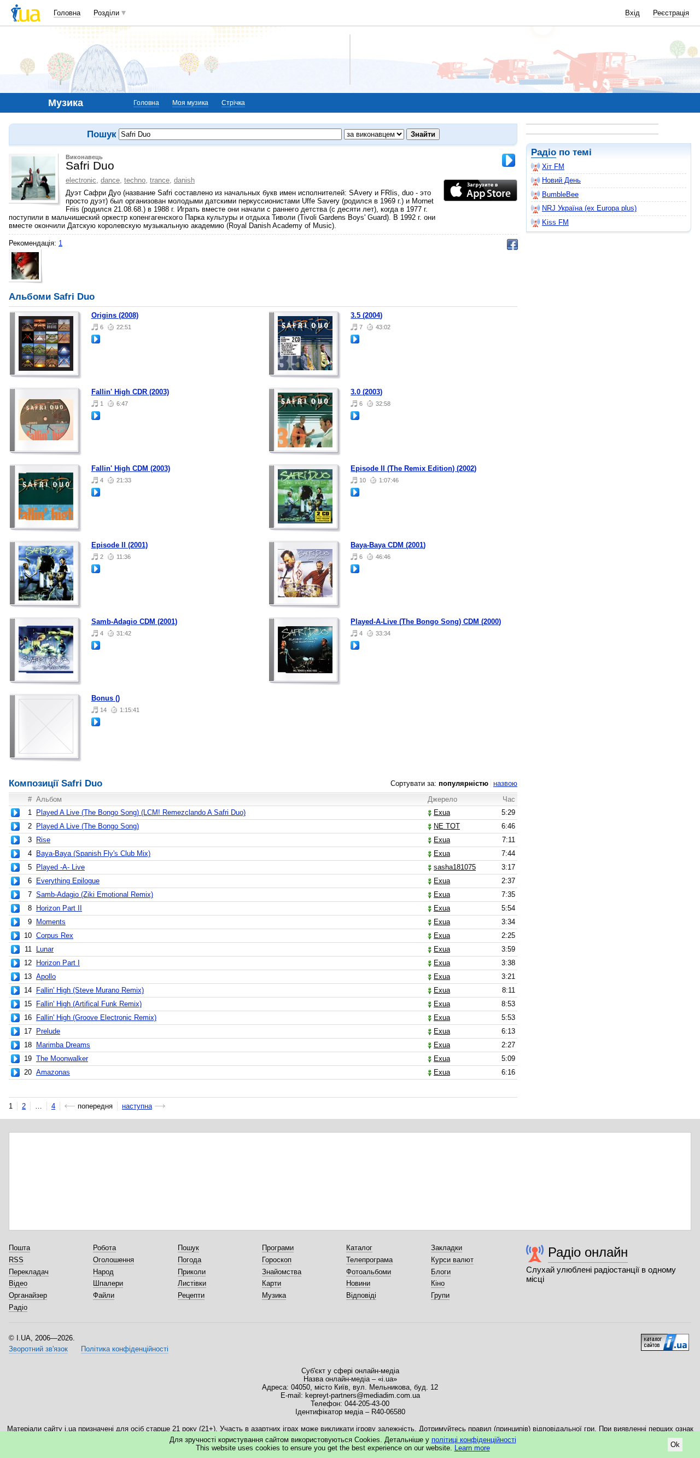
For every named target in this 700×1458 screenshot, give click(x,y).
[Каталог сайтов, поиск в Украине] (665, 1338)
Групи (440, 1295)
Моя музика (190, 103)
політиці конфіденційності (473, 1440)
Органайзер (28, 1295)
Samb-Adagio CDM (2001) (134, 621)
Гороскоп (276, 1260)
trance (160, 180)
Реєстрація (671, 13)
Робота (104, 1248)
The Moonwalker (62, 1058)
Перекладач (29, 1272)
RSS (16, 1260)
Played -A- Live (60, 867)
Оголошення (113, 1260)
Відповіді (361, 1295)
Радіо (543, 152)
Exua (442, 812)
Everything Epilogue (68, 881)
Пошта (19, 1248)
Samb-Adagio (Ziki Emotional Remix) (94, 894)
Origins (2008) (114, 315)
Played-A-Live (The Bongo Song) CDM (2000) (426, 621)
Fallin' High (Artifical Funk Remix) (89, 1004)
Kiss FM (555, 222)
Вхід (632, 13)
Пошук (188, 1248)
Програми (278, 1248)
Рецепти (191, 1295)
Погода (189, 1260)
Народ (103, 1272)
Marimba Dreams (63, 1045)
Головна (67, 13)
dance (110, 180)
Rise (43, 840)
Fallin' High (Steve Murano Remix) (90, 990)
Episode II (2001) (119, 545)
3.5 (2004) (366, 315)
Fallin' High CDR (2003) (130, 392)
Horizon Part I (58, 963)
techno (134, 180)
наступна (137, 1106)
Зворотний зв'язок (38, 1349)
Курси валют (452, 1260)
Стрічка (233, 103)
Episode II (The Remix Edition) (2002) (413, 468)
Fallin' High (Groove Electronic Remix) (96, 1017)
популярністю (463, 783)
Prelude (48, 1031)
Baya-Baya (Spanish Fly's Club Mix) (93, 853)
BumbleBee (560, 194)
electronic (81, 180)
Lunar (45, 949)
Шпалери (108, 1283)
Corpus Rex (54, 935)
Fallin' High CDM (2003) (130, 468)
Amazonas (53, 1072)
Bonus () (105, 698)
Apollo (46, 976)
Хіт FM (553, 166)
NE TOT (447, 826)
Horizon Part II (59, 908)
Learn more (472, 1448)
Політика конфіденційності (124, 1349)
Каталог (359, 1248)
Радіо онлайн (588, 1252)
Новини (358, 1283)
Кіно (438, 1283)
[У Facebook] (512, 244)
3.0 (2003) (366, 392)
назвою (505, 783)
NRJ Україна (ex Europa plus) (589, 208)
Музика (274, 1295)
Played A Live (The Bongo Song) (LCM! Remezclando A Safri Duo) (141, 812)
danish (184, 180)
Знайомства (281, 1272)
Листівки (192, 1283)
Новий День (561, 180)
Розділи (106, 13)
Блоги (441, 1272)
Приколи (192, 1272)
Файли (103, 1295)
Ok (675, 1444)
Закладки (446, 1248)
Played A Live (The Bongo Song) (87, 826)
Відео (18, 1283)
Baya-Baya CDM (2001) (388, 545)
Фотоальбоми (368, 1272)
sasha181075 (455, 867)
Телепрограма (369, 1260)
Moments (51, 922)
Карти (271, 1283)
